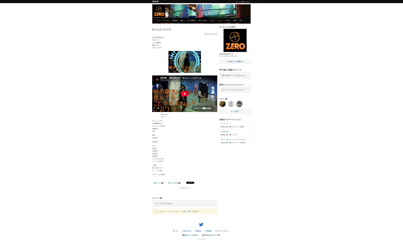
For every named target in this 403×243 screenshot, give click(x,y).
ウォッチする (174, 183)
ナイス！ (159, 183)
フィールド (166, 20)
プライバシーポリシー (222, 231)
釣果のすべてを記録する (191, 235)
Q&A (240, 20)
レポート (228, 20)
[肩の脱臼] (231, 104)
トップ (158, 20)
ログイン (170, 211)
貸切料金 (174, 20)
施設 (182, 20)
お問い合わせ (187, 231)
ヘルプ (176, 231)
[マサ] (239, 104)
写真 (235, 20)
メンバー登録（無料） (184, 211)
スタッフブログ (202, 20)
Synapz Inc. (203, 239)
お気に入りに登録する (235, 61)
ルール (212, 20)
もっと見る (235, 111)
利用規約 (209, 231)
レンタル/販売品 (190, 20)
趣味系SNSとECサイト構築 (212, 235)
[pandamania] (222, 104)
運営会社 (198, 231)
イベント (219, 20)
